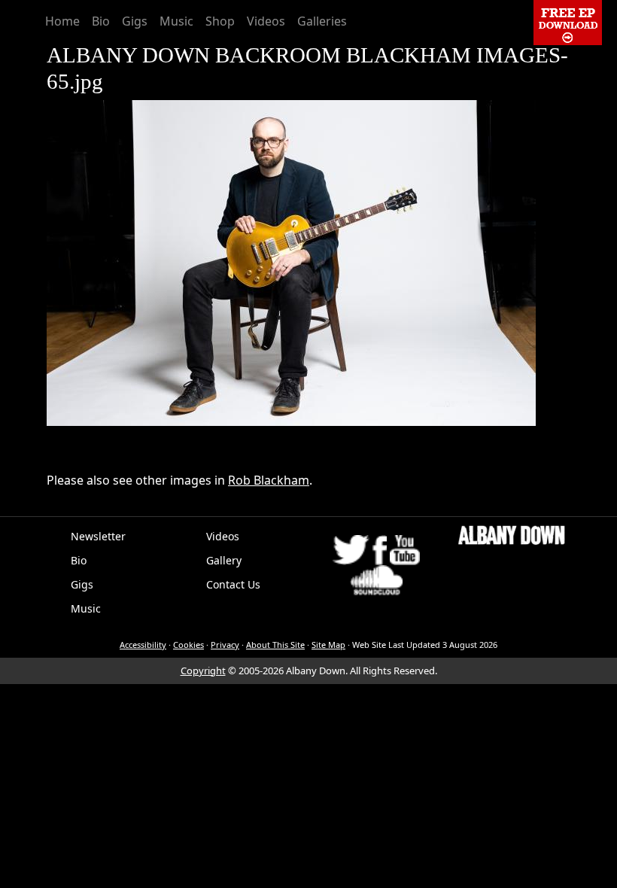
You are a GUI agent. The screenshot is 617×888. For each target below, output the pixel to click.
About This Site (275, 644)
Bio (101, 21)
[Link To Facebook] (379, 548)
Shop (220, 21)
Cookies (188, 644)
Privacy (225, 644)
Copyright (203, 670)
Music (176, 21)
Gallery (224, 560)
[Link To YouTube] (405, 548)
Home (62, 21)
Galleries (322, 21)
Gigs (134, 21)
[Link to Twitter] (351, 548)
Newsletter (98, 536)
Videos (266, 21)
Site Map (328, 644)
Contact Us (233, 584)
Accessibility (143, 644)
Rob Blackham (268, 480)
